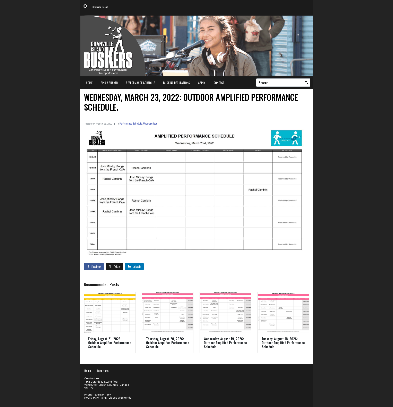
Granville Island (100, 7)
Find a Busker (109, 82)
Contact (219, 82)
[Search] (306, 82)
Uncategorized (150, 123)
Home (89, 82)
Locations (102, 370)
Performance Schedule (140, 82)
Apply (201, 82)
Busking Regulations (176, 82)
